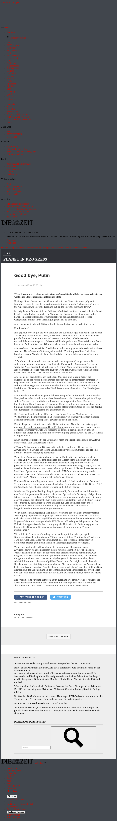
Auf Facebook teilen (32, 597)
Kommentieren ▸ (58, 636)
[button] (5, 27)
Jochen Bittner (24, 602)
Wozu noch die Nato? (24, 617)
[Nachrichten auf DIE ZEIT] (17, 224)
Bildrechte (12, 796)
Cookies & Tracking (16, 812)
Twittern (62, 597)
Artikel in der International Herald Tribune (42, 427)
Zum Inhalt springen (10, 2)
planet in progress (25, 259)
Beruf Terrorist (59, 703)
